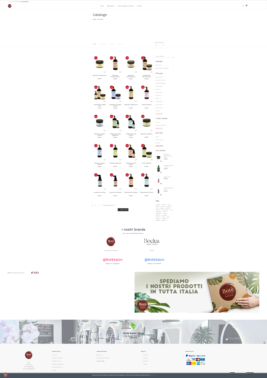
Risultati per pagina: (159, 42)
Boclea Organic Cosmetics (126, 6)
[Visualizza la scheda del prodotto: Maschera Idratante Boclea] (146, 122)
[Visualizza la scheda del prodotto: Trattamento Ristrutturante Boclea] (146, 64)
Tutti (94, 44)
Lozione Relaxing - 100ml (169, 188)
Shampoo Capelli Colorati (99, 163)
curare (163, 206)
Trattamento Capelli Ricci (100, 105)
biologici (161, 208)
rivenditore (158, 211)
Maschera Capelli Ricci (99, 75)
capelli (157, 206)
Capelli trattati (159, 107)
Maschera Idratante (146, 134)
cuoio (169, 204)
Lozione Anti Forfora (100, 192)
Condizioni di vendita (57, 358)
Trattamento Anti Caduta (131, 163)
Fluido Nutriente (146, 104)
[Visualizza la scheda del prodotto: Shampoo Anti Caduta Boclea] (131, 181)
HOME (94, 19)
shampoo (158, 218)
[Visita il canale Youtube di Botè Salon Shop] (258, 1)
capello (157, 210)
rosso (163, 217)
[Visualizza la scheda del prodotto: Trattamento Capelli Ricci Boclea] (99, 93)
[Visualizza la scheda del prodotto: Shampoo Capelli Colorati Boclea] (99, 152)
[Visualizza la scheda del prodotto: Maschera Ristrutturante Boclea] (131, 64)
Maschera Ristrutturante (131, 76)
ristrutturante (165, 210)
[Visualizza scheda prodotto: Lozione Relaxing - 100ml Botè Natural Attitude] (158, 191)
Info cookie (153, 375)
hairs (171, 210)
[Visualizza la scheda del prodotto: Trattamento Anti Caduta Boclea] (131, 152)
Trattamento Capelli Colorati (115, 105)
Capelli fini (158, 89)
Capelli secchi (158, 101)
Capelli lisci (158, 95)
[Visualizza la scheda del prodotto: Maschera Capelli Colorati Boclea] (99, 122)
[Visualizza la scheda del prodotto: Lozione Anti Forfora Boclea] (99, 181)
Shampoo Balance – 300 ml (168, 166)
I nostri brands (133, 229)
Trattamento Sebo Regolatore (115, 134)
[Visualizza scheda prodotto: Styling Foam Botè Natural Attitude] (158, 180)
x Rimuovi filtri (159, 114)
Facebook (145, 358)
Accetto (232, 373)
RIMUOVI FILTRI (123, 209)
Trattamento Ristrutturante (146, 76)
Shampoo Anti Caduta (131, 192)
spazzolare (158, 213)
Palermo (157, 217)
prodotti (167, 208)
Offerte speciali (159, 139)
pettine (163, 220)
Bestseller (102, 44)
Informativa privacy (57, 367)
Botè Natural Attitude (160, 125)
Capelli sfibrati (159, 104)
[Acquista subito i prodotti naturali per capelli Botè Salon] (70, 273)
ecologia (164, 215)
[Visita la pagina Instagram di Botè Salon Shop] (256, 1)
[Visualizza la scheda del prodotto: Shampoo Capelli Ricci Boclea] (131, 93)
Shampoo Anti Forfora (146, 192)
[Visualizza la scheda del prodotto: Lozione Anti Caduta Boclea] (115, 181)
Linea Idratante (146, 163)
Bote (167, 217)
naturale (157, 204)
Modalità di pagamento (58, 364)
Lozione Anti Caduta (115, 192)
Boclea (157, 122)
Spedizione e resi (56, 361)
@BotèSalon (113, 260)
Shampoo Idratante (115, 163)
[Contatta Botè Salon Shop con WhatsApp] (250, 1)
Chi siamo (54, 355)
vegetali (157, 220)
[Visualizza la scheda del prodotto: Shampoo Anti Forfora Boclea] (146, 181)
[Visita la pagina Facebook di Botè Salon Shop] (253, 1)
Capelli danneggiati (160, 83)
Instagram (145, 361)
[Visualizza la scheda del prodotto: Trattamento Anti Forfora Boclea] (131, 122)
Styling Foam (167, 177)
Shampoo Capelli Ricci (131, 104)
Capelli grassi (158, 92)
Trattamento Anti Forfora (131, 134)
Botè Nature (110, 6)
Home (102, 6)
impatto (164, 204)
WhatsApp (145, 355)
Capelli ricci (158, 98)
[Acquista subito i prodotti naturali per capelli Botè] (197, 292)
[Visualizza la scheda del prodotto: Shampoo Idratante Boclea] (115, 152)
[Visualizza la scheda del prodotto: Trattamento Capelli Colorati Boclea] (115, 93)
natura (165, 211)
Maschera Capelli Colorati (99, 134)
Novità (112, 44)
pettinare (158, 215)
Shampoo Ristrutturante (115, 76)
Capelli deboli (158, 86)
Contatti (139, 6)
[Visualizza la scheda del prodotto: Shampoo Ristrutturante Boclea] (115, 64)
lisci (156, 208)
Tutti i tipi (157, 110)
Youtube (145, 364)
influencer (169, 206)
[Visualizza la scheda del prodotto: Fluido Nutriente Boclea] (146, 93)
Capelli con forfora (160, 80)
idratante (164, 218)
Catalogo (100, 19)
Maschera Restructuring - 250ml (168, 156)
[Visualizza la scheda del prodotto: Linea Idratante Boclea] (146, 152)
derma (165, 213)
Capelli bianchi (159, 77)
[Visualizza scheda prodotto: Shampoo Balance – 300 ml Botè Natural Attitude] (158, 169)
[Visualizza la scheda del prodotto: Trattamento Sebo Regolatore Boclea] (115, 122)
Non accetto (249, 373)
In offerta (120, 44)
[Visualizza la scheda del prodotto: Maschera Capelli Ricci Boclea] (99, 64)
